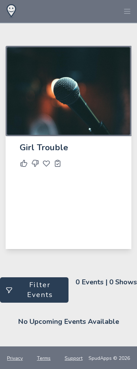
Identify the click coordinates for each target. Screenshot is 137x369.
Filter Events (40, 290)
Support (74, 358)
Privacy (15, 358)
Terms (44, 358)
